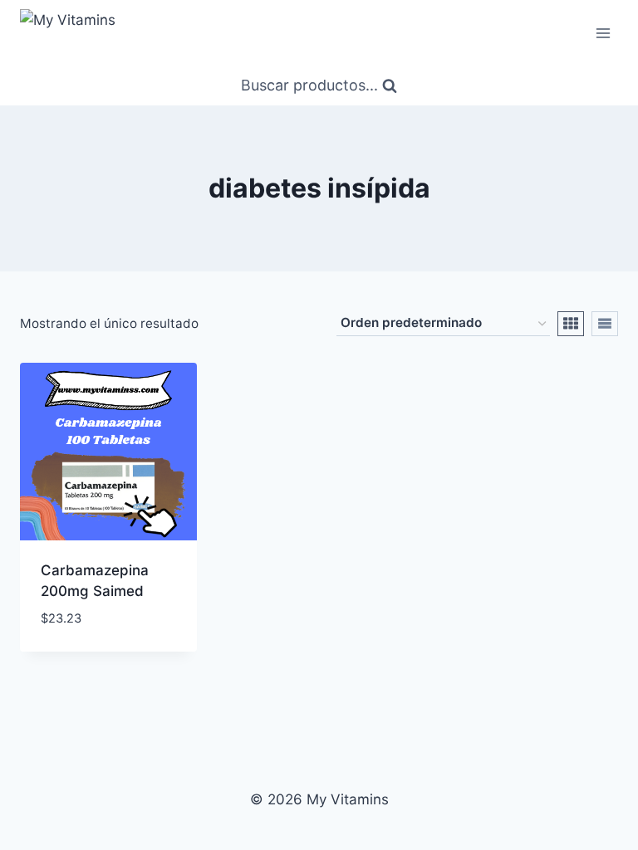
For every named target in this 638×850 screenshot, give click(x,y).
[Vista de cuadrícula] (570, 323)
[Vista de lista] (604, 323)
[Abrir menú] (602, 33)
